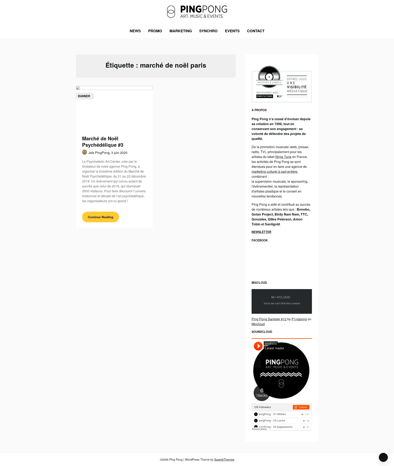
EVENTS (232, 30)
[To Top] (383, 457)
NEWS (135, 30)
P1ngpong (299, 319)
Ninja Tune (283, 156)
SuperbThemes (224, 459)
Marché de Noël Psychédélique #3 (102, 141)
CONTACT (256, 30)
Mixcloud (258, 324)
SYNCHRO (208, 30)
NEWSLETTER (261, 232)
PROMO (155, 30)
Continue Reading (100, 217)
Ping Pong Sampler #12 (269, 319)
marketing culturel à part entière (274, 171)
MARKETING (181, 30)
